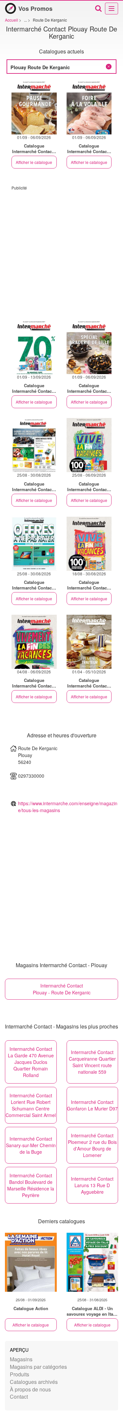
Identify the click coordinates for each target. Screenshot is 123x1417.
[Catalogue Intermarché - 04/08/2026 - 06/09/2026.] (34, 642)
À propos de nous (30, 1389)
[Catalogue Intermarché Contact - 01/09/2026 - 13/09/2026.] (34, 347)
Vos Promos (35, 8)
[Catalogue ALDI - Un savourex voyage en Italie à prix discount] (92, 1262)
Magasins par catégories (38, 1366)
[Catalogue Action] (31, 1262)
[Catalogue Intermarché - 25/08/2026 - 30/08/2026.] (34, 445)
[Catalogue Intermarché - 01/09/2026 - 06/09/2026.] (34, 107)
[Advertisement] (61, 251)
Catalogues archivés (34, 1382)
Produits (19, 1374)
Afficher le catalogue (34, 162)
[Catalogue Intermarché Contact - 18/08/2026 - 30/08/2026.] (89, 544)
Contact (19, 1396)
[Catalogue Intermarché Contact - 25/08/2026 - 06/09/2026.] (89, 445)
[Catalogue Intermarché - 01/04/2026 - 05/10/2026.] (89, 642)
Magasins (21, 1359)
